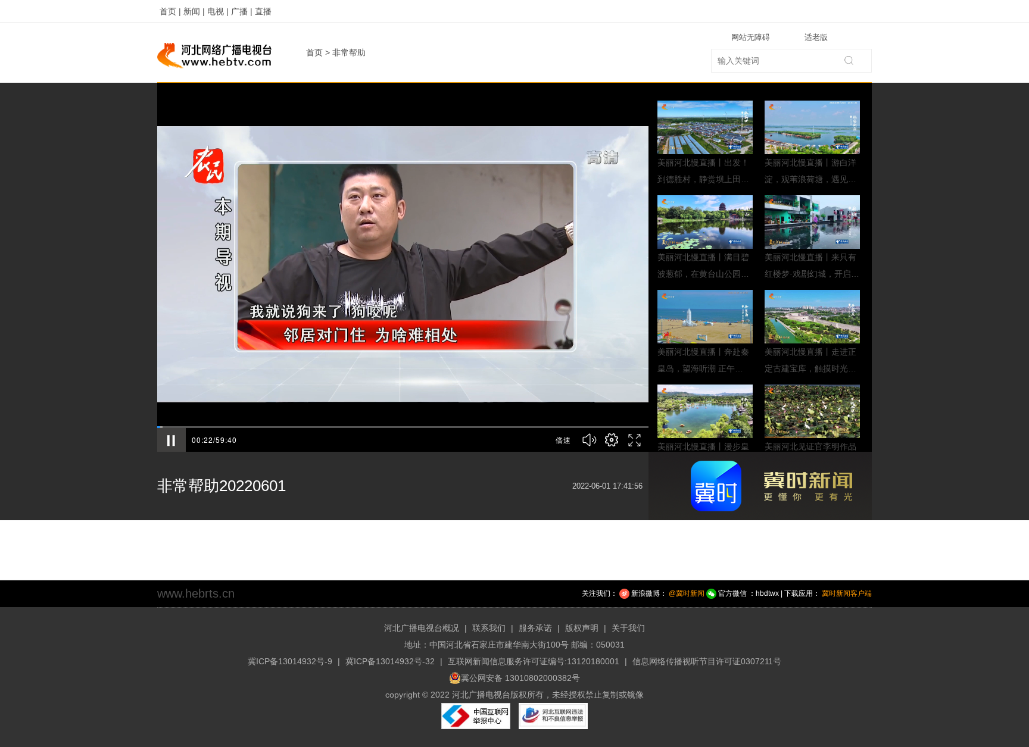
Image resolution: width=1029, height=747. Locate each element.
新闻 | (194, 11)
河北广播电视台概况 (421, 628)
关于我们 (628, 628)
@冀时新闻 (686, 593)
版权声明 (581, 628)
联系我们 (489, 628)
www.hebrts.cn (196, 593)
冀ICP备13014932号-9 (290, 661)
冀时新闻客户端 (847, 593)
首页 (314, 52)
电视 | (218, 11)
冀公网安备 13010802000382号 (520, 678)
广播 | (241, 11)
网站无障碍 (750, 37)
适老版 (816, 37)
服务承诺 (535, 628)
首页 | (170, 11)
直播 (263, 11)
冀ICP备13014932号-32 (390, 661)
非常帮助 (349, 52)
